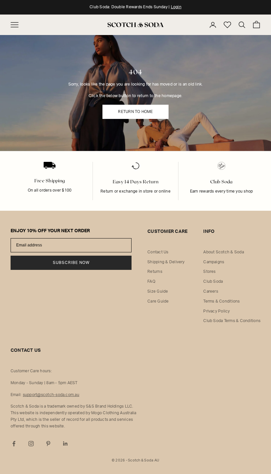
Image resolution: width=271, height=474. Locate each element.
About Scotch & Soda (223, 252)
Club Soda (213, 281)
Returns (154, 271)
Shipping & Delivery (166, 262)
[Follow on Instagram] (31, 443)
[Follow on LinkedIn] (65, 443)
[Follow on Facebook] (14, 443)
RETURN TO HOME (135, 112)
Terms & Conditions (221, 301)
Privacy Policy (216, 311)
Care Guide (158, 301)
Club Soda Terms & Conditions (231, 321)
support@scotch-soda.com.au (51, 395)
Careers (210, 291)
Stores (209, 271)
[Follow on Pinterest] (48, 443)
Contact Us (157, 252)
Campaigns (213, 262)
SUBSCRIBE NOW (71, 263)
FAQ (151, 281)
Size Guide (157, 291)
